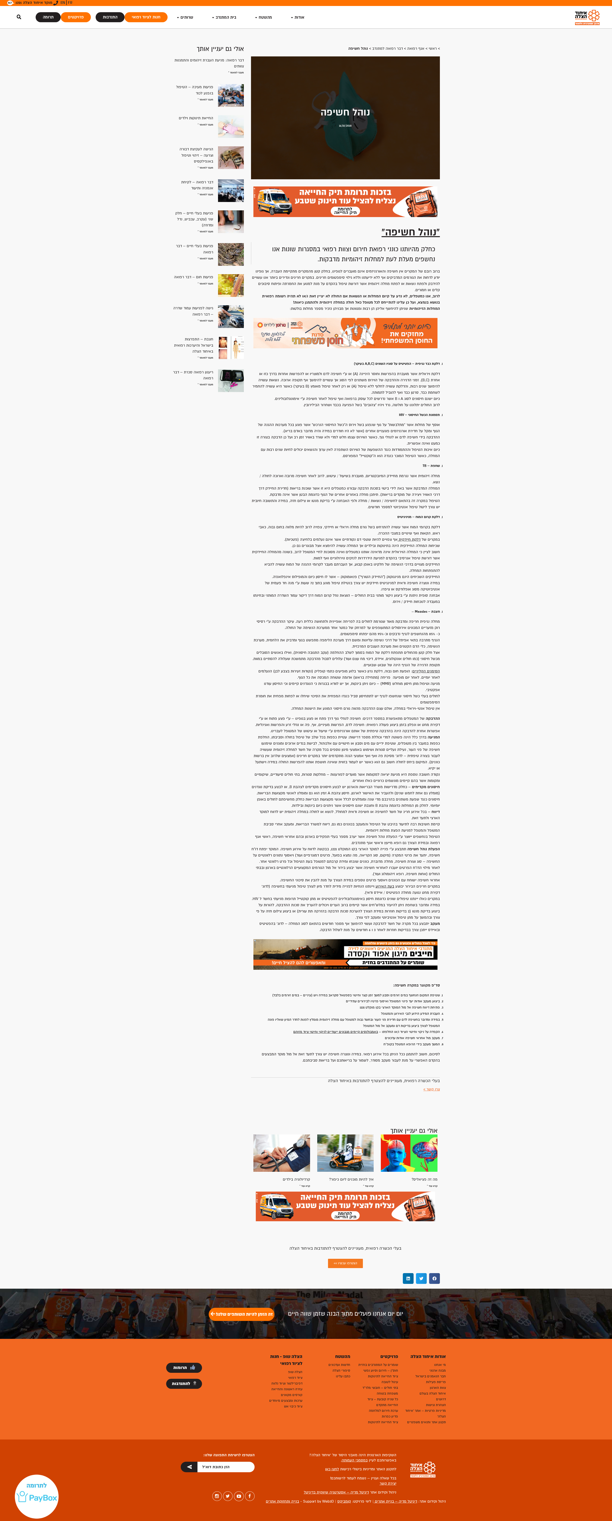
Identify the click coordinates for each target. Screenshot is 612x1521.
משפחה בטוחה (387, 1393)
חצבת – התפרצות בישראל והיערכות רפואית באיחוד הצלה (193, 345)
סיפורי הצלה (341, 1370)
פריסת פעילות (436, 1382)
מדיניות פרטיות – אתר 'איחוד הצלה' (425, 1413)
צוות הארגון (438, 1388)
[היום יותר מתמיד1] (345, 333)
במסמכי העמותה (355, 1460)
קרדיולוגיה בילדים (296, 1179)
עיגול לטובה (390, 1382)
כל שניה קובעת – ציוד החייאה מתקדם (382, 1402)
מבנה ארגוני (437, 1370)
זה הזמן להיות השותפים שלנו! (244, 1314)
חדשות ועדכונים (339, 1365)
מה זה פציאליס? (424, 1179)
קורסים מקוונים (291, 1395)
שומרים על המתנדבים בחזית (378, 1365)
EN (62, 2)
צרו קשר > (431, 1089)
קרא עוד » (432, 1186)
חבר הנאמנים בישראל (430, 1376)
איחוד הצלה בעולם (433, 1393)
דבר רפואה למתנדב (387, 48)
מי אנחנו (440, 1365)
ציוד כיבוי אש (293, 1406)
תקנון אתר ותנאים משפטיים (426, 1422)
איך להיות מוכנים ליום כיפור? (351, 1179)
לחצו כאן (332, 1469)
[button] (434, 1278)
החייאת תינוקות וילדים (196, 118)
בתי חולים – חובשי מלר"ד (380, 1388)
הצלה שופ (295, 1372)
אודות (299, 17)
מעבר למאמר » (236, 72)
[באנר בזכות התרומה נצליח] (345, 201)
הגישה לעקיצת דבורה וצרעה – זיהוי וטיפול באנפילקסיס (196, 155)
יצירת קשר (388, 1483)
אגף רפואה (415, 48)
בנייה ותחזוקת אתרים (282, 1501)
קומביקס (344, 1501)
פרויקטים (76, 17)
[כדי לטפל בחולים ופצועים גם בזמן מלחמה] (345, 954)
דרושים (441, 1399)
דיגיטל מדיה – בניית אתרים (395, 1501)
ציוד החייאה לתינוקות (383, 1376)
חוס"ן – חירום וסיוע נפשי (380, 1370)
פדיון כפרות (390, 1416)
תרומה (48, 17)
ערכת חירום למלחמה (383, 1411)
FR (70, 2)
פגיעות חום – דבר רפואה (193, 277)
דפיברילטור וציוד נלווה (286, 1383)
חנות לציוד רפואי (146, 17)
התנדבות (110, 17)
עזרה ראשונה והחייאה (286, 1389)
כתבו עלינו (343, 1376)
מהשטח (265, 17)
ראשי (433, 48)
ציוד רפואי (295, 1378)
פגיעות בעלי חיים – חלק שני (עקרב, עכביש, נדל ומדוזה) (194, 219)
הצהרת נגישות (436, 1405)
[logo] (587, 17)
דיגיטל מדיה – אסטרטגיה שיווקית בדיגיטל (336, 1492)
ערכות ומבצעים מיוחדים (285, 1401)
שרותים (186, 17)
